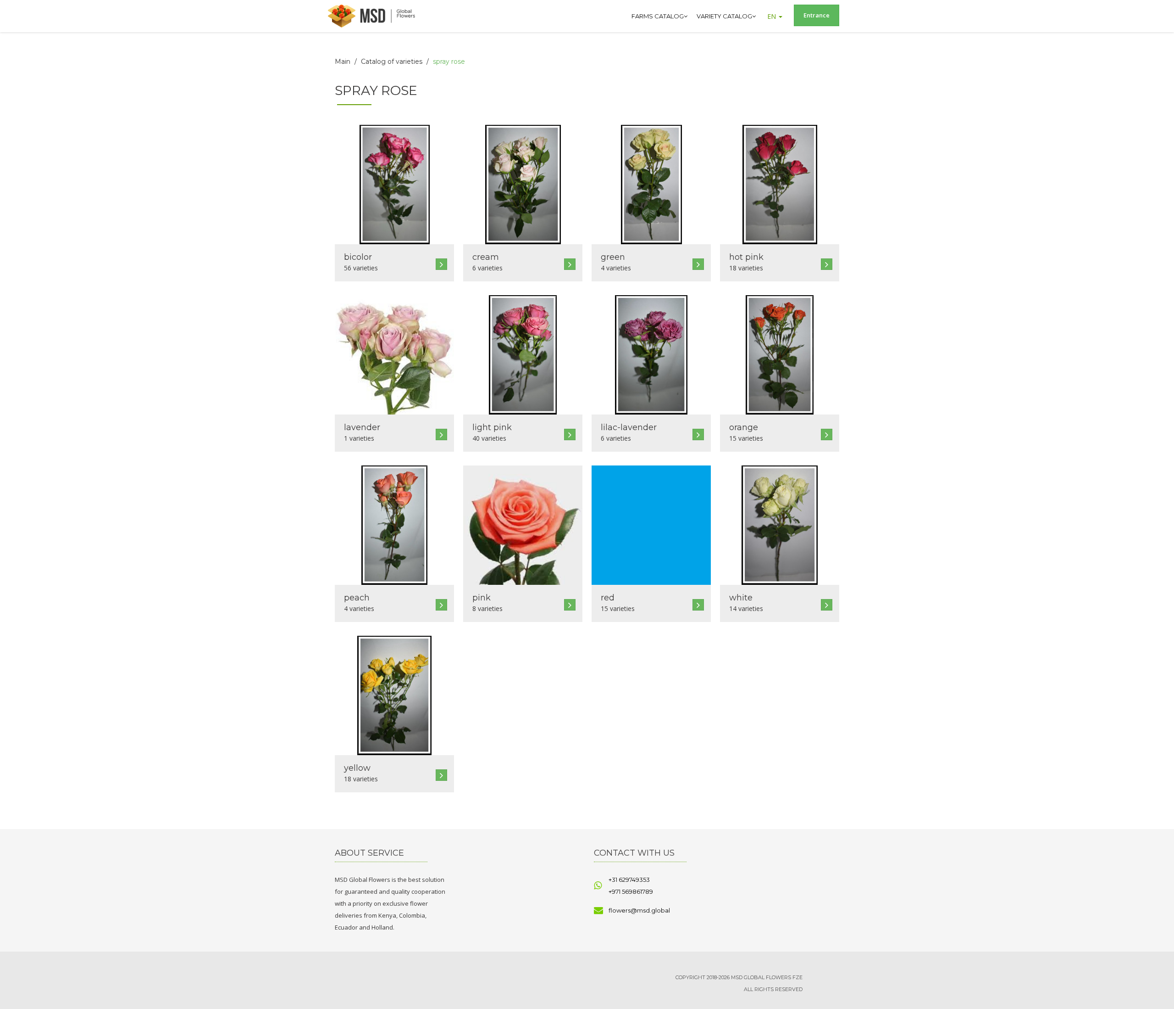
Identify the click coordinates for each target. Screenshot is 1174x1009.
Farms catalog (657, 16)
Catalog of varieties (391, 61)
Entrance (816, 15)
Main (342, 61)
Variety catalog (724, 16)
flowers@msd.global (639, 910)
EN (772, 16)
